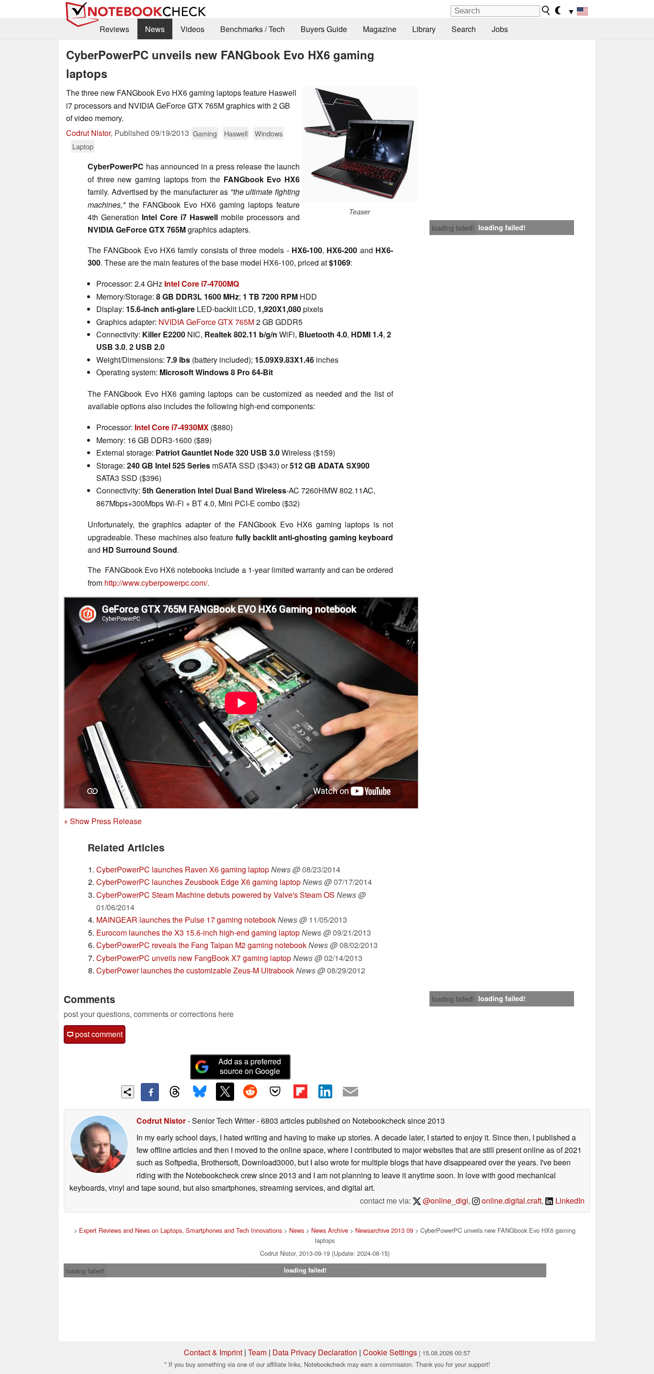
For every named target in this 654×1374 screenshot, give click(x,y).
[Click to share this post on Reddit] (250, 1092)
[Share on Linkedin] (325, 1092)
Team (257, 1352)
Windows (268, 133)
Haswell (236, 133)
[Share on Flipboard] (300, 1092)
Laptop (82, 146)
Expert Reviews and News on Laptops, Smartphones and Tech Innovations (180, 1230)
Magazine (379, 28)
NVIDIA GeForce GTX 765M (206, 321)
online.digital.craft (510, 1200)
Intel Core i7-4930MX (172, 427)
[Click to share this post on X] (225, 1092)
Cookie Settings (390, 1352)
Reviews (114, 28)
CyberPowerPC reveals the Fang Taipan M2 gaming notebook (201, 944)
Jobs (500, 28)
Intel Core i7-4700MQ (201, 283)
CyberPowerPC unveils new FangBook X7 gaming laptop (193, 957)
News (155, 28)
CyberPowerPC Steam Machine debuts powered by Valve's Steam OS (215, 894)
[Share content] (127, 1091)
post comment (98, 1033)
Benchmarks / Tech (252, 28)
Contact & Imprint (213, 1352)
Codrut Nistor (88, 132)
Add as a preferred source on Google (249, 1066)
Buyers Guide (324, 28)
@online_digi (444, 1200)
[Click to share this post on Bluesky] (200, 1092)
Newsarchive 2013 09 (384, 1230)
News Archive (329, 1230)
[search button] (546, 10)
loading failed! (453, 228)
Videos (192, 28)
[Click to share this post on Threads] (175, 1092)
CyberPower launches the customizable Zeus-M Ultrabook (195, 970)
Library (424, 28)
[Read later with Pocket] (275, 1092)
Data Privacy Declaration (314, 1352)
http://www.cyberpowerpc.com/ (155, 582)
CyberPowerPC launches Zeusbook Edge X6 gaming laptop (198, 881)
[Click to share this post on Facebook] (150, 1092)
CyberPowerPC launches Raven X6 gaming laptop (182, 869)
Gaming (205, 133)
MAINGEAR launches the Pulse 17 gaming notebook (186, 919)
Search (463, 28)
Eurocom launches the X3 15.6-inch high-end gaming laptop (198, 932)
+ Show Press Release (103, 821)
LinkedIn (569, 1200)
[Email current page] (350, 1092)
